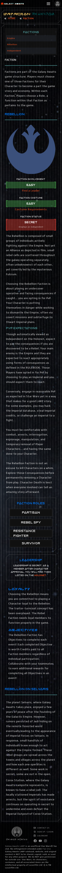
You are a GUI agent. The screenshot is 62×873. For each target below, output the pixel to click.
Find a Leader (31, 190)
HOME (11, 18)
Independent (14, 50)
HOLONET (40, 575)
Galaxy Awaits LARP (15, 846)
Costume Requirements (31, 209)
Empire (11, 38)
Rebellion (12, 44)
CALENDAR (42, 835)
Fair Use (47, 849)
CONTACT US (43, 828)
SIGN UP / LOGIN (45, 832)
